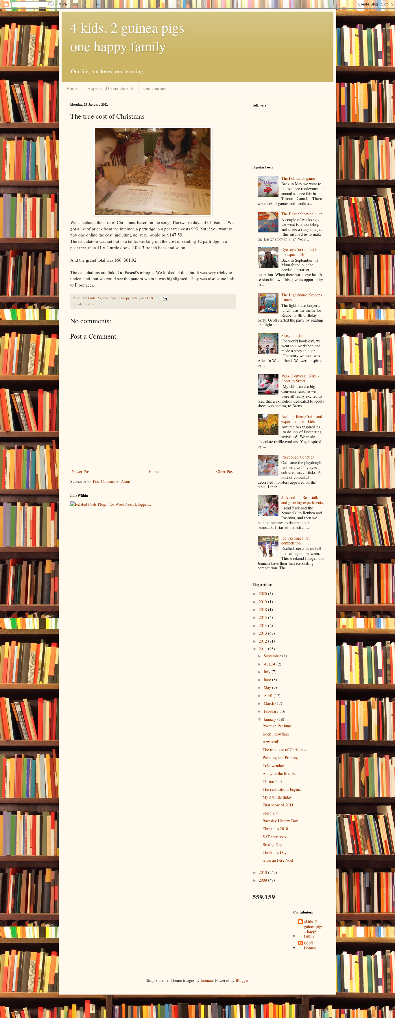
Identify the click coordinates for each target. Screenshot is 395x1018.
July (268, 671)
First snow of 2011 (278, 805)
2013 (263, 633)
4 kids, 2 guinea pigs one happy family (127, 36)
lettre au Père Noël (278, 860)
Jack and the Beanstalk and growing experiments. (302, 500)
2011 (263, 649)
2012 (263, 641)
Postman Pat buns (277, 726)
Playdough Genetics (297, 457)
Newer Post (81, 471)
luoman (207, 980)
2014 (263, 625)
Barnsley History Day (280, 820)
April (269, 695)
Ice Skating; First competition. (295, 540)
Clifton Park (273, 781)
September (273, 656)
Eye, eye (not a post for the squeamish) (300, 252)
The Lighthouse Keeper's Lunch (301, 297)
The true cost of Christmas (284, 749)
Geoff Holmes (310, 946)
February (272, 711)
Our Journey (154, 88)
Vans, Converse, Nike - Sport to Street (300, 378)
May (268, 687)
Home (71, 88)
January (270, 719)
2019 (263, 601)
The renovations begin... (282, 789)
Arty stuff (270, 741)
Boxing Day (272, 844)
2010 (263, 872)
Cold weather (273, 765)
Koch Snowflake (276, 734)
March (269, 703)
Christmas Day (275, 852)
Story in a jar (292, 335)
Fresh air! (270, 813)
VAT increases (274, 836)
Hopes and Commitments (110, 88)
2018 (263, 609)
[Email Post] (165, 298)
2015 (263, 617)
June (268, 679)
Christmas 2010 (275, 828)
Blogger (242, 980)
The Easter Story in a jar (301, 214)
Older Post (225, 471)
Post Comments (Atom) (112, 481)
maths (89, 304)
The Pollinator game (298, 178)
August (270, 664)
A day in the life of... (280, 773)
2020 (263, 593)
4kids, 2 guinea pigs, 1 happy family (314, 929)
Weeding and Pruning (280, 757)
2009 (263, 880)
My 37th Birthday (277, 797)
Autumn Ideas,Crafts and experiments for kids (301, 419)
